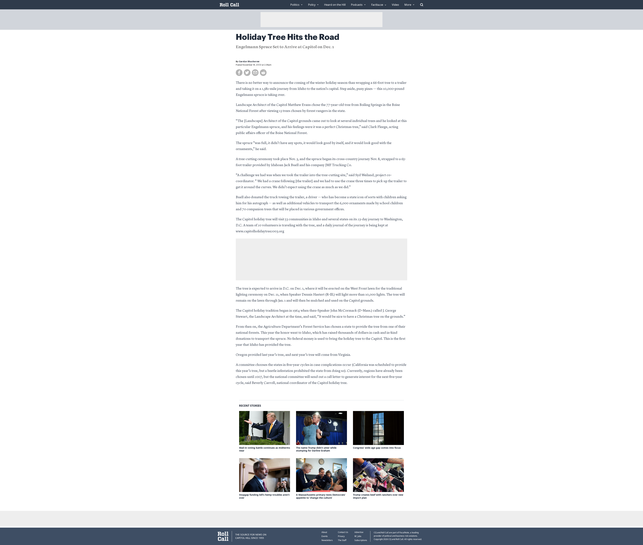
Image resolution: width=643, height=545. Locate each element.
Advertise (358, 532)
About (324, 532)
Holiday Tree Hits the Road (287, 37)
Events (325, 536)
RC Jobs (357, 536)
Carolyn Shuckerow (249, 62)
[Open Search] (421, 4)
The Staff (342, 540)
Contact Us (343, 532)
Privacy (341, 536)
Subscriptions (360, 540)
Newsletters (327, 540)
